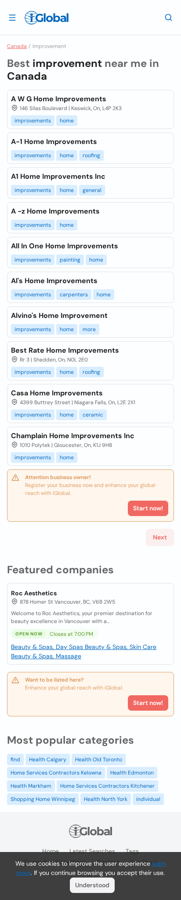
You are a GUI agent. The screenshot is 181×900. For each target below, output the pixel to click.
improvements (32, 120)
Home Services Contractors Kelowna (56, 772)
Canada (17, 46)
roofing (91, 155)
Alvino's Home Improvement (59, 315)
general (92, 190)
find (15, 759)
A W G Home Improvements (58, 98)
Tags (132, 851)
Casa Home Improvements (57, 393)
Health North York (105, 799)
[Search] (168, 17)
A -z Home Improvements (55, 211)
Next (160, 537)
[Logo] (47, 17)
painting (70, 259)
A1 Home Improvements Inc (58, 176)
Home (50, 851)
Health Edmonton (132, 772)
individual (148, 799)
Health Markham (31, 785)
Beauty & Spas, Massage (46, 656)
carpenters (74, 294)
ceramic (93, 414)
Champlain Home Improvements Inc (72, 435)
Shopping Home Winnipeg (43, 799)
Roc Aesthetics (34, 593)
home (67, 120)
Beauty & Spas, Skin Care (120, 647)
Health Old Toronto (98, 759)
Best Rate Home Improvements (65, 350)
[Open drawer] (12, 17)
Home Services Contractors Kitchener (107, 785)
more (89, 329)
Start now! (148, 703)
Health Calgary (47, 759)
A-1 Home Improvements (54, 141)
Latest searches (92, 851)
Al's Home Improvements (54, 280)
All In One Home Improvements (64, 246)
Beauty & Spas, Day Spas (48, 647)
